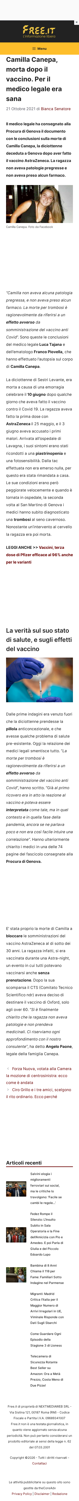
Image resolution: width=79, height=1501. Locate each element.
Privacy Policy (22, 1494)
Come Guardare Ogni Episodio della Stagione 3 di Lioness (46, 1339)
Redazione (59, 1494)
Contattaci (39, 1463)
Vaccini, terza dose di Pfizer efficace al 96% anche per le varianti (39, 555)
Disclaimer (42, 1494)
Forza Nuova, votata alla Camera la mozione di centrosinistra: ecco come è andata (39, 1075)
